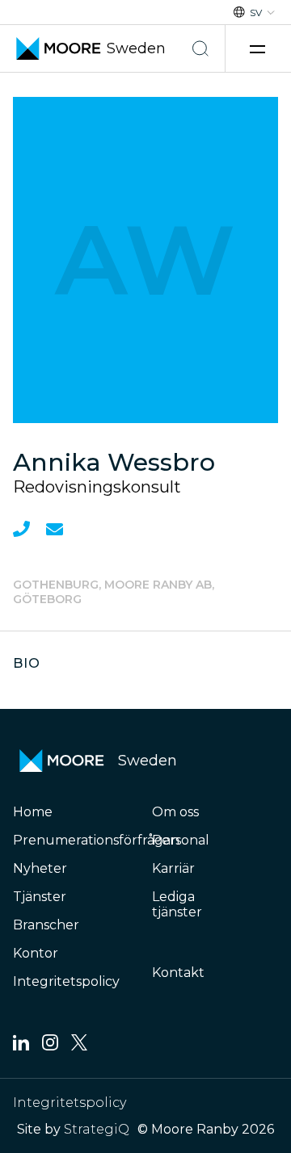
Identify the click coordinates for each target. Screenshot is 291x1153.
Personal (180, 840)
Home (33, 812)
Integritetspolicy (66, 981)
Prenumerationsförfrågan (96, 840)
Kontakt (178, 972)
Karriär (173, 868)
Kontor (35, 953)
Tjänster (39, 896)
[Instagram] (50, 1046)
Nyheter (40, 868)
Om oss (175, 812)
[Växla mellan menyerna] (259, 49)
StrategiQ (96, 1129)
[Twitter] (79, 1046)
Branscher (46, 925)
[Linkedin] (21, 1046)
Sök (200, 49)
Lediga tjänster (177, 904)
